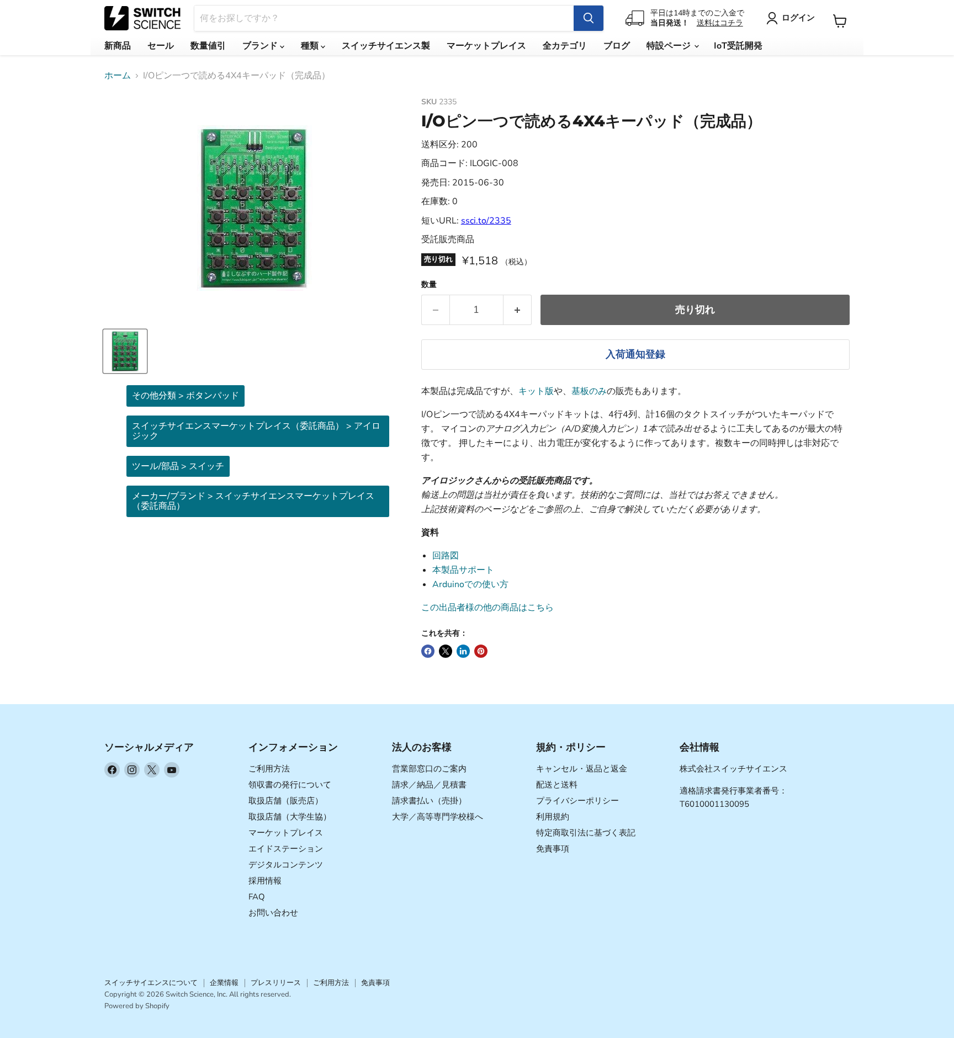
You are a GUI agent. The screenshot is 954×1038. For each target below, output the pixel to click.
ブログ (616, 46)
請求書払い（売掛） (429, 800)
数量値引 (208, 46)
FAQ (256, 896)
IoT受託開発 (738, 46)
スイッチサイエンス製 (386, 46)
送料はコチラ (720, 23)
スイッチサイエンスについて (151, 983)
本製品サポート (463, 570)
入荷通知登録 (635, 354)
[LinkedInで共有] (463, 651)
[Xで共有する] (445, 651)
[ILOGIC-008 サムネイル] (125, 351)
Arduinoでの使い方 (470, 584)
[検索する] (588, 18)
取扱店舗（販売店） (285, 800)
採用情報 (265, 880)
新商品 (117, 46)
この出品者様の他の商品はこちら (487, 607)
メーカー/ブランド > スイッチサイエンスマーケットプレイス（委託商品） (253, 501)
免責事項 (552, 848)
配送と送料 (556, 784)
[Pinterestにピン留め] (480, 651)
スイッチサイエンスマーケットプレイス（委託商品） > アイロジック (256, 431)
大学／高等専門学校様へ (437, 816)
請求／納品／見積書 (429, 784)
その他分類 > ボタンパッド (185, 396)
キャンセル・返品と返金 (581, 768)
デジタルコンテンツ (285, 864)
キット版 (536, 391)
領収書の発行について (289, 784)
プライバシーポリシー (577, 800)
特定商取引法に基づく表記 (585, 832)
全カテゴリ (565, 46)
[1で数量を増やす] (518, 310)
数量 (429, 284)
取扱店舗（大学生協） (289, 816)
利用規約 (552, 816)
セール (160, 46)
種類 (311, 46)
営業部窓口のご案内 (429, 768)
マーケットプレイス (486, 46)
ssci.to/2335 (486, 221)
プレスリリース (276, 983)
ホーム (117, 76)
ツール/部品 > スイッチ (178, 466)
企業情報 (224, 983)
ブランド (261, 46)
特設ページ (669, 46)
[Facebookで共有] (427, 651)
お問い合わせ (273, 912)
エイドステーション (285, 848)
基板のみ (589, 391)
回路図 (445, 556)
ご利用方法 (269, 768)
